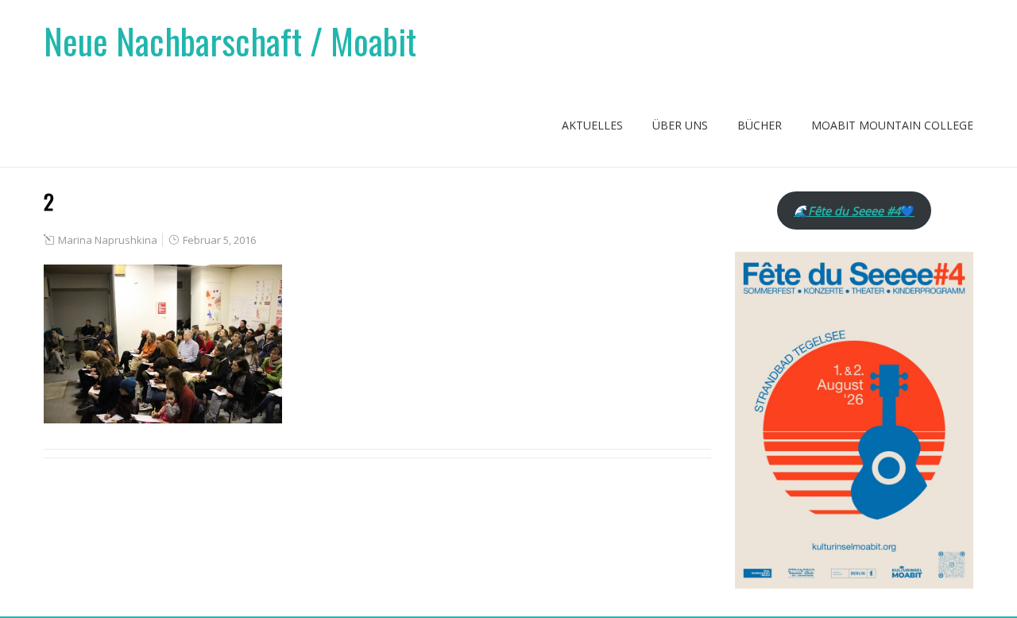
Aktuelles (592, 125)
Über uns (680, 125)
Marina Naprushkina (107, 240)
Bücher (759, 125)
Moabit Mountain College (892, 125)
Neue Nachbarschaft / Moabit (230, 41)
